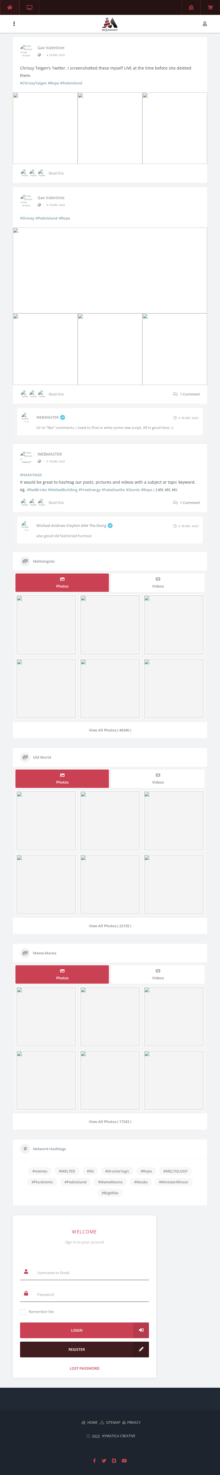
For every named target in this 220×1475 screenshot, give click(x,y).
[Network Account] (206, 24)
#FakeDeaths (113, 489)
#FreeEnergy (89, 489)
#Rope (53, 83)
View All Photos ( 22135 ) (110, 925)
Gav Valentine (51, 47)
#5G (90, 1171)
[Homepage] (9, 7)
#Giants (133, 489)
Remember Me (41, 1311)
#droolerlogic (117, 1171)
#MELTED (67, 1171)
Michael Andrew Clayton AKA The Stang (71, 525)
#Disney (27, 218)
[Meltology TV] (29, 7)
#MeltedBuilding (62, 489)
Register (76, 1349)
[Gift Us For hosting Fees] (191, 7)
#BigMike (110, 1192)
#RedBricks (37, 489)
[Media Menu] (14, 24)
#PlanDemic (42, 1182)
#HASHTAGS (31, 474)
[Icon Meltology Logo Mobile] (110, 18)
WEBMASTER (47, 417)
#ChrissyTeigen (33, 83)
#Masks (141, 1182)
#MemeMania (110, 1182)
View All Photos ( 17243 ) (110, 1121)
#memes (39, 1171)
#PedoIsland (71, 83)
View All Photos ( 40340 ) (110, 730)
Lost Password (85, 1368)
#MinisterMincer (173, 1182)
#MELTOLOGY (175, 1171)
